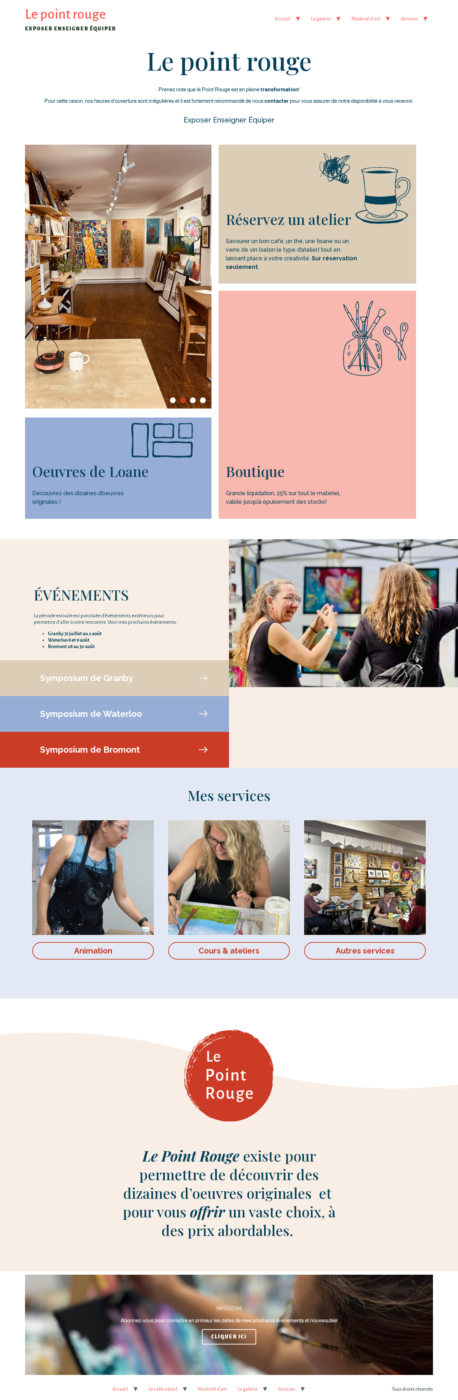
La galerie (321, 18)
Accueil (283, 18)
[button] (173, 400)
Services (409, 18)
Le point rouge (65, 14)
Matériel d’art (365, 18)
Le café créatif (162, 1389)
